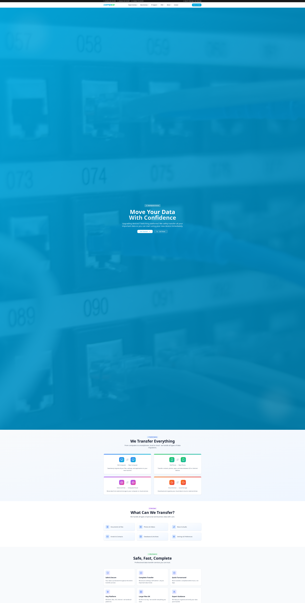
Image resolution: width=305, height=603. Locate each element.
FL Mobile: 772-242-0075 (138, 1)
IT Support (154, 5)
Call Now (162, 231)
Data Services (144, 5)
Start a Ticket (196, 5)
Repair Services (132, 5)
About (168, 5)
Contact (176, 5)
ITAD (162, 5)
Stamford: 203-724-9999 (110, 1)
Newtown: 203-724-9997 (124, 1)
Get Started (144, 231)
